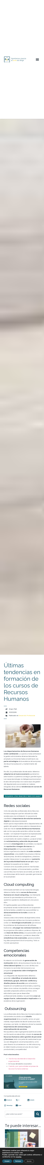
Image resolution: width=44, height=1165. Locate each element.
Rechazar (18, 1161)
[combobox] (19, 1114)
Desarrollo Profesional (27, 715)
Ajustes (29, 1161)
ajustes (18, 1157)
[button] (37, 59)
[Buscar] (37, 1114)
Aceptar (7, 1161)
